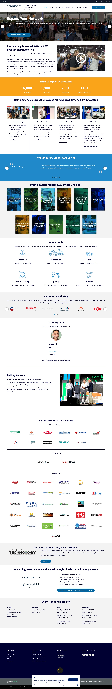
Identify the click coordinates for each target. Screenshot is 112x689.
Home (45, 7)
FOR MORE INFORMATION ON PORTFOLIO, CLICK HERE (76, 590)
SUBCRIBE (45, 561)
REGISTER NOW (98, 7)
